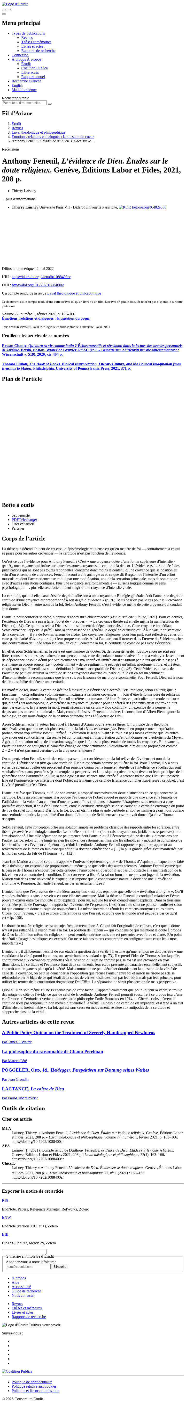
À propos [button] (19, 59)
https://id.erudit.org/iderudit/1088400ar (41, 277)
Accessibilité (21, 1287)
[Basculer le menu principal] (4, 14)
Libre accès (30, 72)
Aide (15, 1282)
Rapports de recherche (38, 51)
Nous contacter (23, 1295)
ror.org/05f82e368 (152, 207)
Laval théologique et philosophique (38, 132)
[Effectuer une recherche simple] (4, 9)
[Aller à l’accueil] (15, 4)
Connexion (20, 55)
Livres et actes (32, 46)
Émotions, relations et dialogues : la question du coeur (53, 137)
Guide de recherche (26, 1291)
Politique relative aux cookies (34, 1386)
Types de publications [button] (28, 33)
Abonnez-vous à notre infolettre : (31, 1262)
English (17, 85)
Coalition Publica (34, 68)
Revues (27, 38)
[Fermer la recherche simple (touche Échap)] (9, 9)
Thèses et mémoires (36, 42)
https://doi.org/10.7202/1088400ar (38, 285)
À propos (34, 59)
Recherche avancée (26, 81)
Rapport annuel (33, 77)
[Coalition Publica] (17, 1371)
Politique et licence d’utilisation (35, 1391)
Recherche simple (15, 98)
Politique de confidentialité (32, 1382)
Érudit (26, 64)
